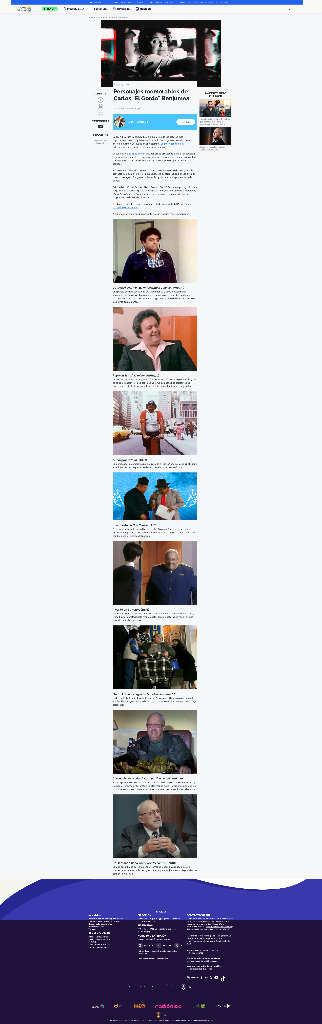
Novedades (124, 8)
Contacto (145, 8)
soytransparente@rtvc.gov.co (199, 969)
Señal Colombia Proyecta (99, 945)
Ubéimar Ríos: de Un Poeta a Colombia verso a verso (208, 2)
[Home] (28, 9)
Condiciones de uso (145, 959)
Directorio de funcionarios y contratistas (105, 919)
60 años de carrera (139, 153)
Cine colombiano (100, 140)
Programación (75, 8)
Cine (100, 17)
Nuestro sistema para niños (100, 924)
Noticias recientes (96, 927)
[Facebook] (100, 100)
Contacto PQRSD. (223, 929)
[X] (100, 113)
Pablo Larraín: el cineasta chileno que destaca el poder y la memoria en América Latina (215, 121)
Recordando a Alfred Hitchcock (150, 2)
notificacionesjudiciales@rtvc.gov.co (202, 961)
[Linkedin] (100, 106)
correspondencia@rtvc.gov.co (219, 927)
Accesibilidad (163, 959)
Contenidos (101, 8)
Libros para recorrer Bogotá (175, 2)
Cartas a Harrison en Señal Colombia (122, 2)
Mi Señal (92, 942)
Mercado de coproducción (99, 947)
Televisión (100, 143)
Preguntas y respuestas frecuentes (103, 921)
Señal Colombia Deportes (99, 939)
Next (232, 2)
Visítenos (92, 929)
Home (92, 17)
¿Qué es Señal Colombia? (99, 937)
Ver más (186, 122)
